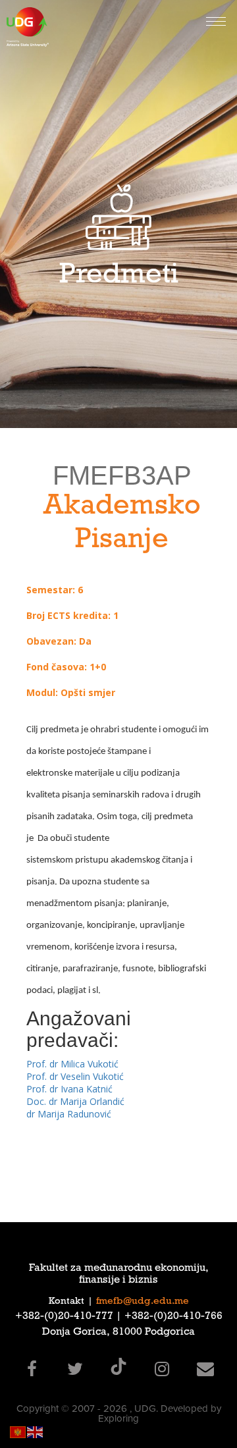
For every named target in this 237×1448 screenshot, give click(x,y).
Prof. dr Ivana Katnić (69, 1089)
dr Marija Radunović (68, 1114)
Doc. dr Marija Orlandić (75, 1101)
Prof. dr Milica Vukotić (72, 1064)
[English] (35, 1431)
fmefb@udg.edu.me (142, 1301)
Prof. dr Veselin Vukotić (75, 1076)
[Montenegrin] (18, 1431)
